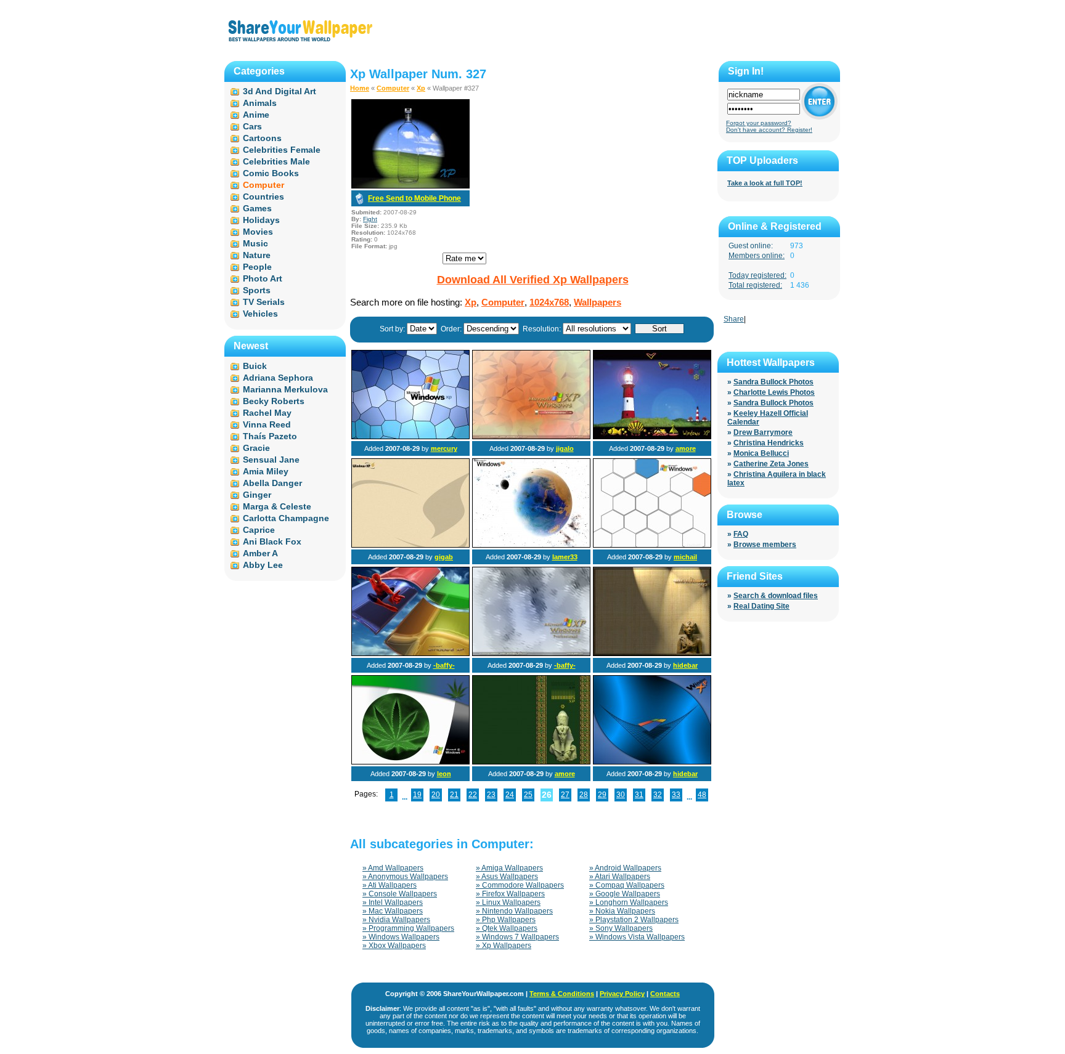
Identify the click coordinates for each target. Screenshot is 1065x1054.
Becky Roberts (273, 401)
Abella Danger (272, 483)
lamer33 (564, 557)
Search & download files (775, 595)
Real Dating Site (761, 606)
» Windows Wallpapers (400, 937)
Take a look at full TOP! (764, 183)
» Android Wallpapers (625, 868)
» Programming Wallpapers (408, 928)
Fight (370, 219)
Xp (421, 88)
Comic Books (271, 173)
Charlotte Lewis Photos (774, 392)
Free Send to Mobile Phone (414, 198)
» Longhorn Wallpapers (628, 902)
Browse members (764, 544)
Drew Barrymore (763, 432)
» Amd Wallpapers (392, 868)
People (257, 267)
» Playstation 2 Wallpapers (634, 919)
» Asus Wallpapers (507, 876)
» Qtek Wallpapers (506, 928)
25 (528, 794)
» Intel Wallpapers (392, 902)
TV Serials (264, 302)
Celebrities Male (276, 161)
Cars (252, 126)
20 (435, 794)
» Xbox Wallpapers (394, 945)
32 (657, 794)
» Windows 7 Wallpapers (517, 937)
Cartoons (262, 138)
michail (685, 557)
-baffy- (444, 665)
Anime (256, 115)
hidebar (685, 665)
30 (620, 794)
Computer (393, 88)
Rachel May (267, 413)
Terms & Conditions (561, 993)
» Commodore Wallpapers (520, 885)
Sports (257, 290)
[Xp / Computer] (410, 436)
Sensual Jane (271, 459)
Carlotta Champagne (286, 518)
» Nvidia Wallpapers (396, 919)
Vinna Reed (267, 424)
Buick (255, 366)
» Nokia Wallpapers (622, 911)
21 (454, 794)
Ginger (257, 495)
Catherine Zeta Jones (771, 464)
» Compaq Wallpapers (626, 885)
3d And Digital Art (279, 91)
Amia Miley (265, 471)
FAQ (740, 534)
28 (583, 794)
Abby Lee (263, 565)
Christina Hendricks (768, 443)
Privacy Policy (622, 993)
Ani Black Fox (272, 541)
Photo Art (262, 278)
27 (565, 794)
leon (444, 773)
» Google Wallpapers (624, 894)
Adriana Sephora (278, 378)
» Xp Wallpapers (503, 945)
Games (257, 208)
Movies (258, 232)
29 (602, 794)
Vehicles (260, 313)
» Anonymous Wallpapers (405, 876)
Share (734, 319)
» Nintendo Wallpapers (514, 911)
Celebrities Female (281, 150)
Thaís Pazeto (270, 436)
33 (676, 794)
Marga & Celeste (277, 506)
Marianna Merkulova (285, 389)
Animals (260, 103)
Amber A (260, 553)
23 (491, 794)
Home (359, 88)
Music (255, 243)
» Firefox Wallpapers (510, 894)
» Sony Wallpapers (621, 928)
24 (509, 794)
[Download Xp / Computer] (410, 186)
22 (472, 794)
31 (639, 794)
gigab (444, 557)
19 (417, 794)
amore (685, 448)
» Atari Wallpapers (619, 876)
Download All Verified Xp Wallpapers (533, 280)
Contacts (665, 993)
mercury (444, 448)
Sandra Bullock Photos (773, 382)
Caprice (259, 530)
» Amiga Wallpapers (509, 868)
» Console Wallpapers (399, 894)
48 (702, 794)
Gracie (256, 448)
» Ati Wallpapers (389, 885)
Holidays (261, 220)
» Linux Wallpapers (508, 902)
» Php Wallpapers (506, 919)
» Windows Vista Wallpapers (637, 937)
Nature (257, 255)
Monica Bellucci (761, 453)
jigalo (565, 448)
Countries (263, 196)
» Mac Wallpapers (392, 911)
